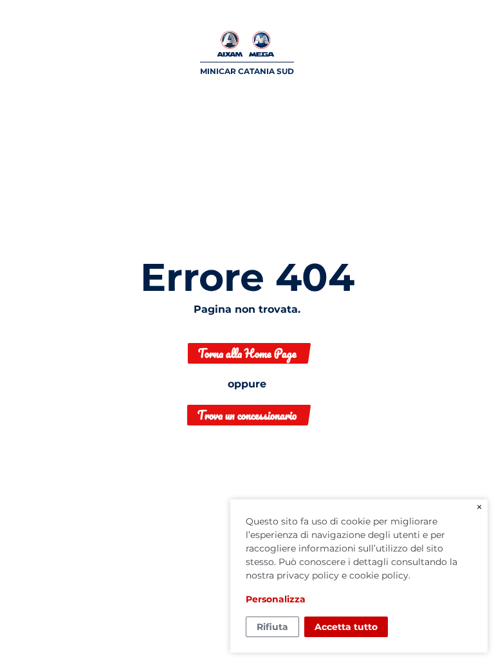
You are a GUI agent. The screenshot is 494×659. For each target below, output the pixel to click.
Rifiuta (272, 627)
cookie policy (378, 575)
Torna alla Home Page (247, 353)
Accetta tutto (346, 627)
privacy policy (308, 575)
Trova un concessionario (247, 415)
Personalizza (276, 599)
